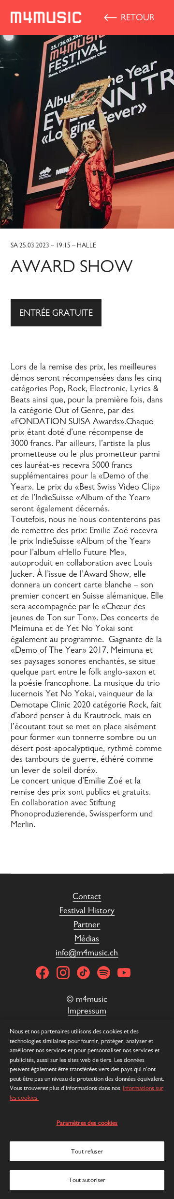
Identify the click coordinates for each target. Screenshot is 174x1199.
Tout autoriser (87, 1180)
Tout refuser (87, 1151)
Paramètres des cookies (87, 1122)
